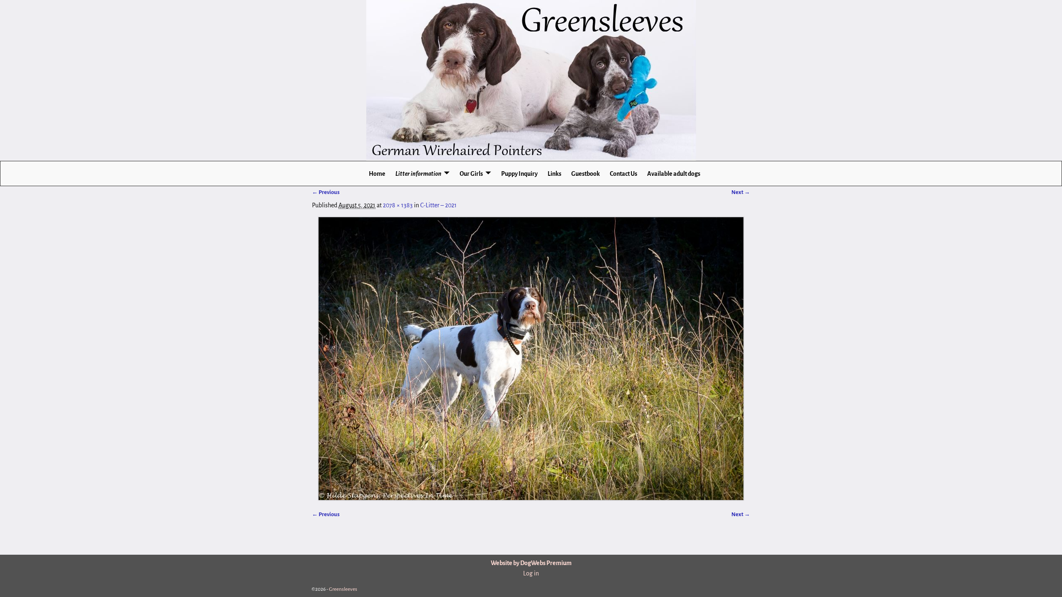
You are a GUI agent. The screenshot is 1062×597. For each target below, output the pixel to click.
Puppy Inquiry (519, 173)
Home (377, 173)
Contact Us (623, 173)
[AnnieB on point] (531, 358)
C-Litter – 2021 (438, 205)
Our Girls (471, 173)
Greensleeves (343, 589)
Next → (740, 192)
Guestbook (585, 173)
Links (554, 173)
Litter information (418, 173)
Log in (531, 573)
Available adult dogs (673, 173)
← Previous (326, 192)
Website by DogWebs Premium (531, 563)
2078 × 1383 (398, 205)
